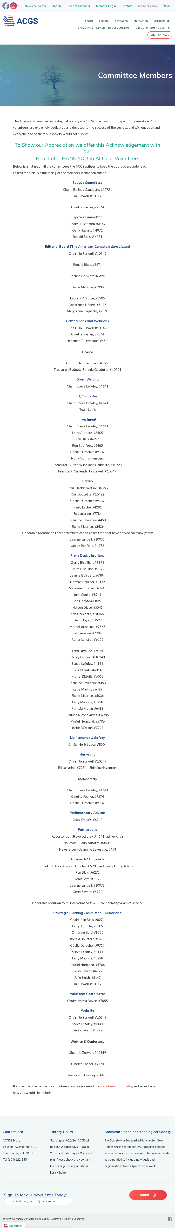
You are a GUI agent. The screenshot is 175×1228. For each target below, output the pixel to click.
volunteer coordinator (116, 1086)
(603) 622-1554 (18, 1159)
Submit (146, 1195)
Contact (127, 6)
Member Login (106, 6)
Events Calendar (79, 6)
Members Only (148, 6)
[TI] (20, 26)
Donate (57, 6)
